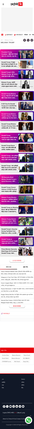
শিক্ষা (3, 388)
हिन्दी (9, 413)
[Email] (23, 406)
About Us (5, 419)
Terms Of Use (12, 419)
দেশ (30, 35)
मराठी (12, 413)
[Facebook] (4, 406)
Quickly (9, 35)
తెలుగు (19, 413)
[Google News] (20, 406)
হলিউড (22, 385)
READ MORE (17, 306)
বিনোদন (23, 379)
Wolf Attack (17, 362)
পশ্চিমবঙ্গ (26, 35)
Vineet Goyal (27, 355)
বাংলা (15, 413)
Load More (17, 261)
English (5, 413)
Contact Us (20, 419)
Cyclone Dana (5, 355)
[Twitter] (28, 40)
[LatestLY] (16, 4)
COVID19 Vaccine (6, 362)
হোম (2, 40)
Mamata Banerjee (16, 355)
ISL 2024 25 (26, 358)
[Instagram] (13, 406)
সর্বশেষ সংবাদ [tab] (8, 267)
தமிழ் (23, 413)
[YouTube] (10, 406)
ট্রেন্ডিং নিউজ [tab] (25, 267)
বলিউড (22, 383)
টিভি (22, 388)
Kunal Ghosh (5, 358)
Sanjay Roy (26, 362)
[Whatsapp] (31, 40)
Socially (19, 35)
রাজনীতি (3, 383)
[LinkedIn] (16, 406)
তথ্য (3, 385)
